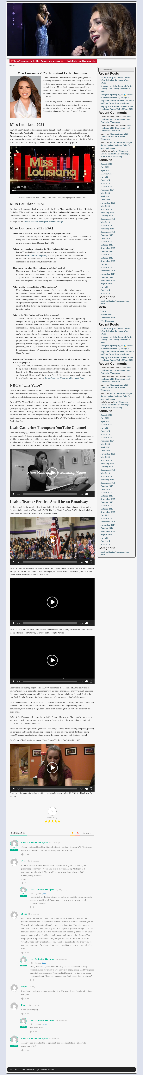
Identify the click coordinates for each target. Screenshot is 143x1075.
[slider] (50, 494)
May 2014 (105, 293)
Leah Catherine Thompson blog (81, 61)
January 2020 (107, 216)
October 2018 (107, 235)
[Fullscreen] (91, 494)
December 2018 (108, 232)
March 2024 (106, 187)
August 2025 (106, 164)
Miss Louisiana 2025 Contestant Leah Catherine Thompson (116, 119)
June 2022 (105, 200)
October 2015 (107, 258)
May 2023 (105, 193)
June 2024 (105, 180)
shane (44, 963)
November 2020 (108, 203)
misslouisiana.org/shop (36, 255)
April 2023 (105, 196)
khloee (44, 1024)
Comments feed (108, 318)
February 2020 (107, 212)
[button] (52, 472)
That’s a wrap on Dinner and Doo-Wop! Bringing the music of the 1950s (116, 80)
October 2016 (107, 251)
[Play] (13, 494)
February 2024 (107, 190)
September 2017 (108, 248)
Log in (103, 311)
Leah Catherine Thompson (34, 842)
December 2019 (108, 219)
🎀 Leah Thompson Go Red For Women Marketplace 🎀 (37, 61)
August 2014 (106, 284)
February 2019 (107, 229)
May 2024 (105, 183)
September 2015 (108, 261)
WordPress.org (107, 321)
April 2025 (105, 170)
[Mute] (86, 494)
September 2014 (108, 280)
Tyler (44, 893)
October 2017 (107, 245)
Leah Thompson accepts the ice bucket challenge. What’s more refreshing (116, 145)
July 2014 (105, 287)
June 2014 (105, 290)
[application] (52, 473)
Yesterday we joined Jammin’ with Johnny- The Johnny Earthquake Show (116, 88)
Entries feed (106, 314)
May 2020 (105, 206)
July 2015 (105, 264)
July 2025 (105, 167)
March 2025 (106, 174)
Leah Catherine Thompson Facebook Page (43, 221)
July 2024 (105, 177)
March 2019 (106, 225)
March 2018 (106, 241)
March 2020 (106, 209)
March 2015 (106, 267)
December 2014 (108, 271)
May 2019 (105, 222)
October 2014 (107, 277)
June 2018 (105, 238)
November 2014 (108, 274)
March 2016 (106, 255)
